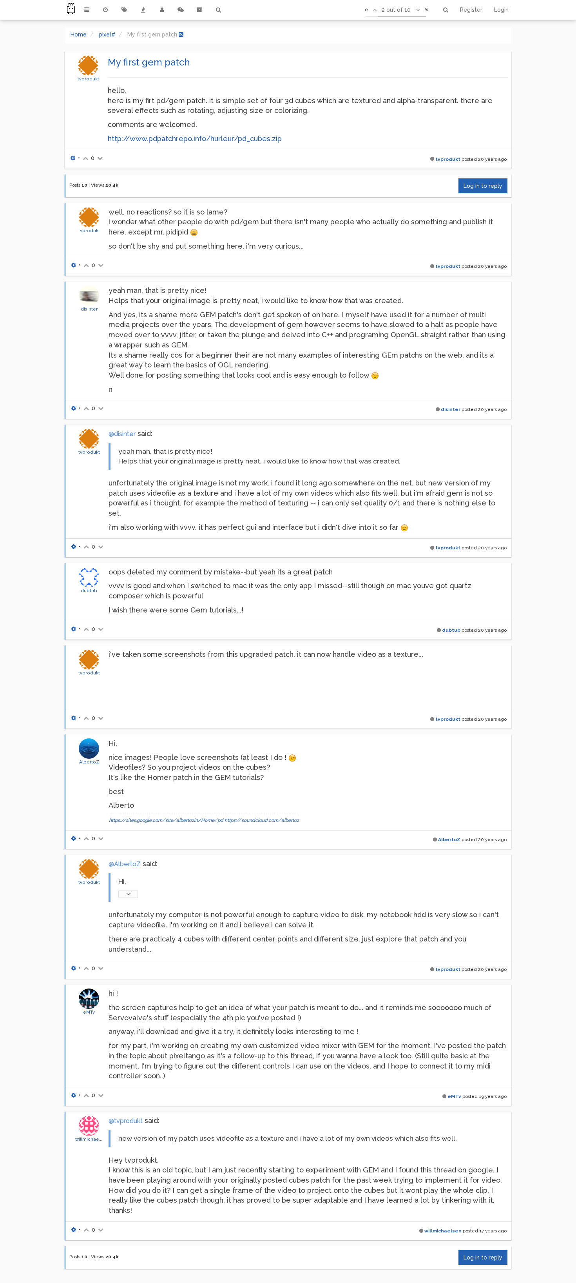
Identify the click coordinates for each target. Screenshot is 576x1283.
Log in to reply (483, 186)
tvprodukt (88, 79)
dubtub (89, 590)
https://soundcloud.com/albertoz (262, 820)
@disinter (122, 434)
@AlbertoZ (125, 864)
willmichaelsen (92, 1139)
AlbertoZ (89, 762)
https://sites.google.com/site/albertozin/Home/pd (166, 820)
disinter (89, 309)
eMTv (89, 1012)
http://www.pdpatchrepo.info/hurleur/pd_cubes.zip (195, 138)
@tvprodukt (126, 1121)
